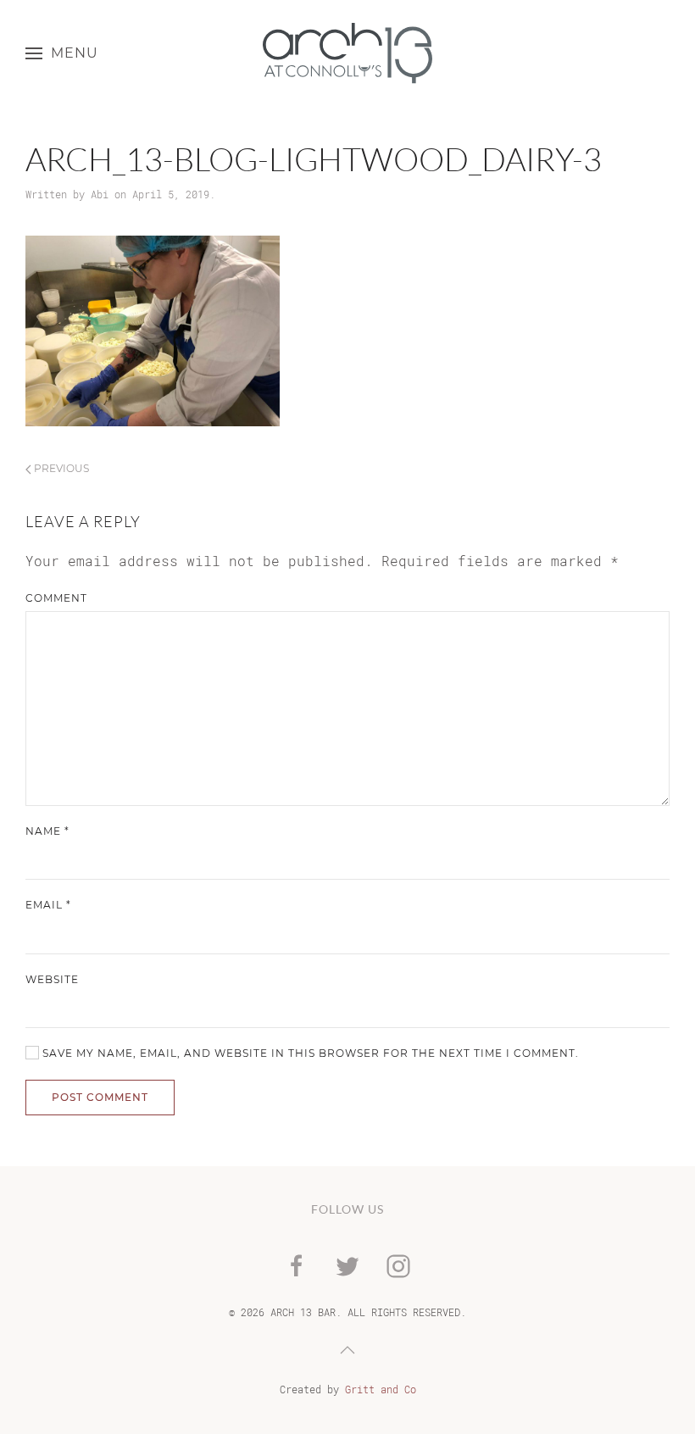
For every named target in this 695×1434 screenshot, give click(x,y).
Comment (56, 598)
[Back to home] (347, 53)
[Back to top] (347, 1350)
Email (48, 904)
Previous (60, 468)
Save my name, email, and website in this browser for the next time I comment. (309, 1053)
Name (47, 831)
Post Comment (100, 1097)
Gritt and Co (380, 1389)
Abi (99, 194)
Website (52, 979)
